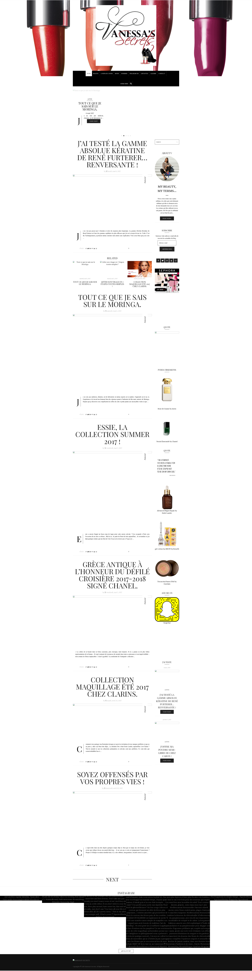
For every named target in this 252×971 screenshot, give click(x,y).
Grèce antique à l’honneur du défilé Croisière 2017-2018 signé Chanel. (112, 575)
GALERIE (153, 73)
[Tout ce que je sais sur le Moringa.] (85, 269)
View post (95, 121)
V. (106, 171)
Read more (167, 218)
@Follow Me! (126, 951)
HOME (89, 73)
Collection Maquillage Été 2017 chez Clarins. (139, 284)
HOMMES (124, 73)
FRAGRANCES (134, 73)
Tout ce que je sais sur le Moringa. (85, 283)
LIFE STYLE (144, 73)
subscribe (124, 84)
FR (126, 77)
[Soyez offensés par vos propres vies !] (112, 817)
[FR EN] (126, 78)
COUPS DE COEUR (107, 73)
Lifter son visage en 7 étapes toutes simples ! (112, 284)
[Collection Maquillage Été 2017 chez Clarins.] (139, 269)
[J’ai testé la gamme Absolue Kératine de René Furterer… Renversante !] (112, 200)
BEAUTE (95, 73)
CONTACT (161, 73)
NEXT (112, 879)
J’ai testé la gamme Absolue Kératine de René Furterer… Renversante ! (112, 153)
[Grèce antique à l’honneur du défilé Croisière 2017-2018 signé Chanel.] (112, 622)
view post (167, 712)
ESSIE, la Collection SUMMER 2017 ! (90, 106)
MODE (117, 73)
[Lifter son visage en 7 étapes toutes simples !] (112, 269)
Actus (90, 99)
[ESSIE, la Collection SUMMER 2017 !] (126, 112)
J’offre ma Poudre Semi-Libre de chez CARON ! (167, 751)
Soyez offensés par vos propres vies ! (112, 778)
